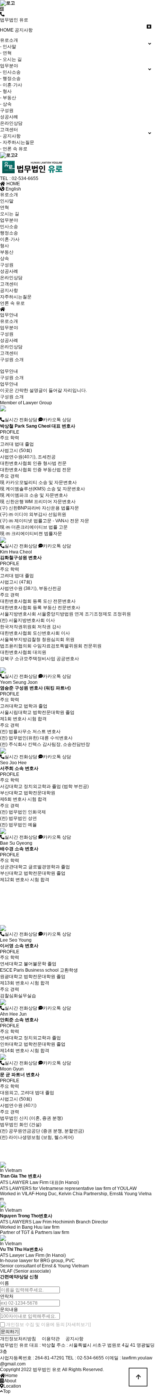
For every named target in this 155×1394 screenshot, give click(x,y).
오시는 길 (9, 213)
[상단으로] (138, 1377)
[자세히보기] (78, 1324)
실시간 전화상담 (21, 419)
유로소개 (9, 194)
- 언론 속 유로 (13, 148)
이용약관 (51, 1338)
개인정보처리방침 (18, 1338)
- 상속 (6, 104)
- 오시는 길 (11, 59)
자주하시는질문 (16, 296)
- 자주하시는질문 (17, 142)
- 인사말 (8, 46)
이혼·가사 (10, 239)
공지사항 (24, 30)
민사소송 (9, 226)
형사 (4, 245)
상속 (4, 258)
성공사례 (9, 116)
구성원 (7, 110)
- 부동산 (8, 97)
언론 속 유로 (12, 303)
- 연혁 (6, 53)
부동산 (7, 252)
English (13, 189)
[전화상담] (2, 14)
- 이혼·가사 (11, 85)
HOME (7, 30)
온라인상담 (11, 123)
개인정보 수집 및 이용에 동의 (35, 1324)
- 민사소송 (10, 72)
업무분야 (9, 220)
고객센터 (9, 284)
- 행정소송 (10, 78)
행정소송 (9, 233)
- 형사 (6, 91)
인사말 (7, 201)
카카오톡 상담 (57, 419)
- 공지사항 (10, 136)
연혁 (4, 207)
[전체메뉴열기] (2, 9)
